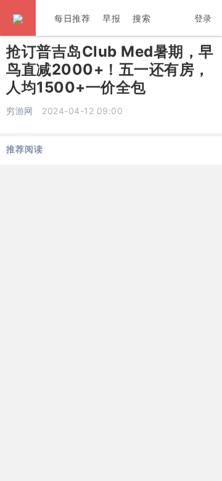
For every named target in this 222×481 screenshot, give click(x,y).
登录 (203, 18)
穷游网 (19, 110)
